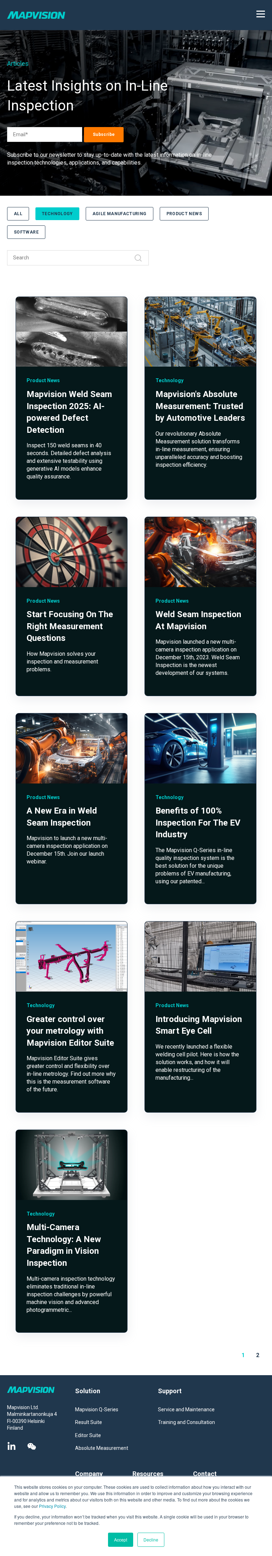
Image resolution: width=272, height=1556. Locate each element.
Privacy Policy (52, 1506)
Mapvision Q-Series (96, 1409)
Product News (184, 213)
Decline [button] (150, 1540)
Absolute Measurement (101, 1448)
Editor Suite (88, 1435)
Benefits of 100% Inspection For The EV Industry (197, 822)
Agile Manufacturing (119, 213)
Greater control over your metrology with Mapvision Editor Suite (70, 1031)
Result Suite (88, 1422)
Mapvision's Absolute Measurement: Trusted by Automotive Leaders (200, 406)
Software (26, 232)
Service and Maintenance (186, 1409)
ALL (18, 213)
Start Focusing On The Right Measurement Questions (70, 626)
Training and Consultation (186, 1422)
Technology (57, 213)
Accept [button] (120, 1540)
